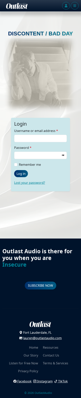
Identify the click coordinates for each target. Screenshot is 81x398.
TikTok (62, 381)
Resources (50, 347)
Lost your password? (29, 183)
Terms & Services (55, 363)
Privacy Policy (28, 371)
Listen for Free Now (23, 363)
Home (33, 347)
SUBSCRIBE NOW (40, 285)
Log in (21, 173)
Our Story (31, 355)
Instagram (44, 381)
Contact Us (51, 355)
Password (22, 148)
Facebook (24, 381)
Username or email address (36, 131)
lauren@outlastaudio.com (42, 338)
